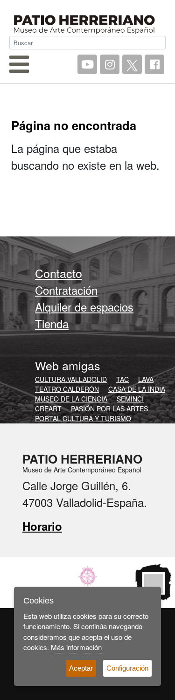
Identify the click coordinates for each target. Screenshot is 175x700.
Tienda (52, 323)
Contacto (58, 272)
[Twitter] (132, 64)
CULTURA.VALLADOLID (71, 379)
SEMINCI (130, 398)
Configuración (127, 668)
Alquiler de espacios (84, 306)
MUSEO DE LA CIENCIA (71, 398)
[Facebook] (154, 64)
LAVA (146, 379)
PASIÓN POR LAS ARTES (109, 408)
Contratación (66, 290)
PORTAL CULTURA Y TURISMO (83, 418)
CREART (48, 408)
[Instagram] (109, 64)
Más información (76, 647)
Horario (42, 526)
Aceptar (81, 668)
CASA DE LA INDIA (136, 389)
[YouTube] (87, 64)
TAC (122, 379)
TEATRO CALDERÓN (67, 389)
